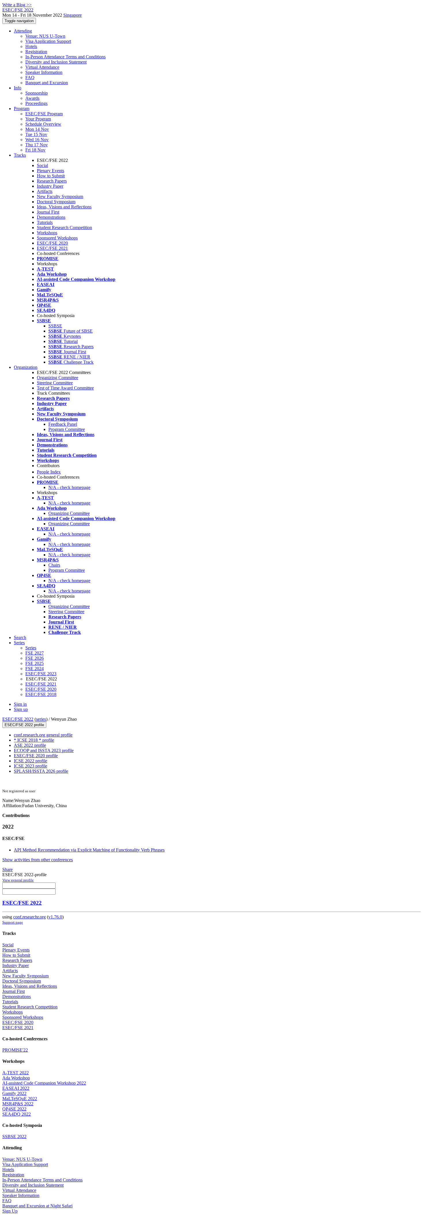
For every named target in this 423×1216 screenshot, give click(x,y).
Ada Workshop (16, 1077)
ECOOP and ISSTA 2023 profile (44, 750)
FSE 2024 (34, 668)
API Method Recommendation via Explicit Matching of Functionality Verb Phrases (89, 849)
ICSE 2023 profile (30, 766)
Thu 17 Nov (36, 144)
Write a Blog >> (17, 4)
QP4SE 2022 (14, 1108)
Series (30, 647)
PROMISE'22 (15, 1050)
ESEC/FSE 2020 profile (36, 755)
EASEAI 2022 (15, 1088)
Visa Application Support (48, 41)
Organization (25, 367)
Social (42, 165)
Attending (23, 30)
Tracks (20, 155)
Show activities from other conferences (37, 859)
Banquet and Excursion (46, 82)
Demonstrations (51, 217)
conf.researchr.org (29, 916)
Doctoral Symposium (56, 201)
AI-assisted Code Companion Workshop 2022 (44, 1083)
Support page (12, 922)
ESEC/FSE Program (44, 113)
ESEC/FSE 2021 (52, 248)
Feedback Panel (62, 424)
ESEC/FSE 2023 (40, 673)
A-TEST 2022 (15, 1072)
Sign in (20, 704)
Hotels (31, 46)
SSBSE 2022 (14, 1136)
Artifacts (44, 191)
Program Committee (66, 429)
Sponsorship (36, 93)
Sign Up (10, 1211)
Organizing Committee (57, 377)
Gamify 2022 (14, 1093)
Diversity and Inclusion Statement (56, 62)
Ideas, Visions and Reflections (64, 206)
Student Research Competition (64, 227)
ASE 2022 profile (30, 745)
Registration (36, 51)
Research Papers (52, 181)
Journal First (48, 212)
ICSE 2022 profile (30, 760)
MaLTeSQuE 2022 (19, 1098)
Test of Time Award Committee (65, 387)
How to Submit (51, 175)
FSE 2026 (34, 658)
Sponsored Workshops (57, 237)
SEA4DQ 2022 (16, 1114)
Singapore (72, 15)
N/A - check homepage (69, 487)
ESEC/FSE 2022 (17, 719)
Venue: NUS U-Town (45, 36)
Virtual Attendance (42, 67)
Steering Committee (55, 382)
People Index (49, 471)
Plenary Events (50, 170)
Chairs (54, 565)
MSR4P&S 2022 (17, 1103)
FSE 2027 (34, 653)
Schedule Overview (43, 124)
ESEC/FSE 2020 (52, 243)
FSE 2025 (34, 663)
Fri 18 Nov (35, 149)
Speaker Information (43, 72)
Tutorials (45, 222)
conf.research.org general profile (43, 734)
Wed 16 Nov (37, 139)
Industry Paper (50, 186)
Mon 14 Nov (37, 129)
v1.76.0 (55, 916)
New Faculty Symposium (60, 196)
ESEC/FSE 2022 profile (24, 725)
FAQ (30, 77)
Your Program (38, 118)
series (41, 719)
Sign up (21, 709)
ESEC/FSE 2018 (40, 694)
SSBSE (55, 325)
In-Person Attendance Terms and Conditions (65, 56)
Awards (32, 98)
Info (17, 87)
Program (21, 108)
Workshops (47, 232)
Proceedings (36, 103)
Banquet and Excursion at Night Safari (37, 1205)
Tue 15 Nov (36, 134)
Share (7, 869)
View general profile (18, 880)
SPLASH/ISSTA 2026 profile (41, 771)
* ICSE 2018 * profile (34, 740)
